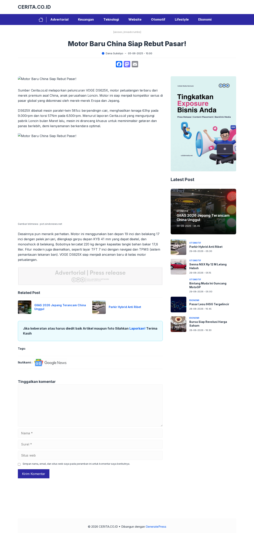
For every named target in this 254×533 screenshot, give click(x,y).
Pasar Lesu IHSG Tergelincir (209, 304)
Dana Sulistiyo (114, 53)
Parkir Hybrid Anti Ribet (125, 307)
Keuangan (86, 19)
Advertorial (59, 19)
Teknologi (111, 19)
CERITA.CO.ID (34, 7)
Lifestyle (182, 19)
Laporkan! (137, 328)
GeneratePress (156, 526)
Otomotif (158, 19)
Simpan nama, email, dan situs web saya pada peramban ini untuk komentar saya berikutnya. (76, 463)
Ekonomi (205, 19)
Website (134, 19)
